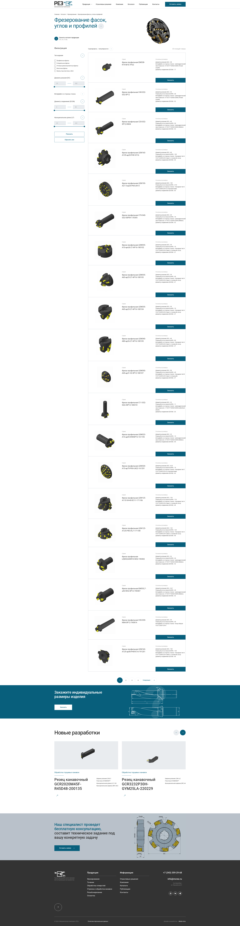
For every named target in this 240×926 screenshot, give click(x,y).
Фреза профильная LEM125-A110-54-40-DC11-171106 (134, 499)
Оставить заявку (175, 4)
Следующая (146, 680)
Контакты (155, 4)
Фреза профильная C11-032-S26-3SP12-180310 (134, 403)
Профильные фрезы (63, 60)
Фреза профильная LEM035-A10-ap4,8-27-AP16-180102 (134, 246)
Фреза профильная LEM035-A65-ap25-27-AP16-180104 (134, 308)
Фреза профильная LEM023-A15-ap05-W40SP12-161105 (134, 435)
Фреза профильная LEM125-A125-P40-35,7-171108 (134, 529)
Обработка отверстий (96, 886)
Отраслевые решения (103, 4)
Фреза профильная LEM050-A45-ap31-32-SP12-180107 (134, 372)
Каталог (63, 14)
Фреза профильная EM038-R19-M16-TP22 (133, 63)
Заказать (170, 80)
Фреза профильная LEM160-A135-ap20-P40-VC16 (134, 154)
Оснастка (91, 896)
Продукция (86, 4)
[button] (176, 732)
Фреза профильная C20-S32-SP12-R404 (134, 123)
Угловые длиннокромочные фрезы (67, 65)
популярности (103, 49)
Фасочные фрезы (62, 68)
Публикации (143, 4)
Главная (56, 14)
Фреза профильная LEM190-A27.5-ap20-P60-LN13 (134, 184)
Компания (119, 4)
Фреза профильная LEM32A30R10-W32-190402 (133, 558)
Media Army (182, 921)
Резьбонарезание (94, 892)
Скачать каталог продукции (69, 37)
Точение (90, 882)
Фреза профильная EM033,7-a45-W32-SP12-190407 (134, 589)
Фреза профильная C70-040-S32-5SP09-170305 (134, 216)
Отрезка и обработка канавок (99, 889)
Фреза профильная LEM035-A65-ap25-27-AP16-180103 (134, 276)
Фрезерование (72, 14)
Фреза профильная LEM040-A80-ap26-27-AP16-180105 (134, 340)
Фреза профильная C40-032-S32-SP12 (134, 93)
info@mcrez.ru (175, 879)
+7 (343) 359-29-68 (172, 872)
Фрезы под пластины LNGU (65, 71)
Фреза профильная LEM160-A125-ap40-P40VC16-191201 (134, 650)
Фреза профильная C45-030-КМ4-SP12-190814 (134, 621)
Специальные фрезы (63, 63)
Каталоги (131, 4)
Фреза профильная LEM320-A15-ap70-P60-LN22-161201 (134, 467)
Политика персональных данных (98, 921)
